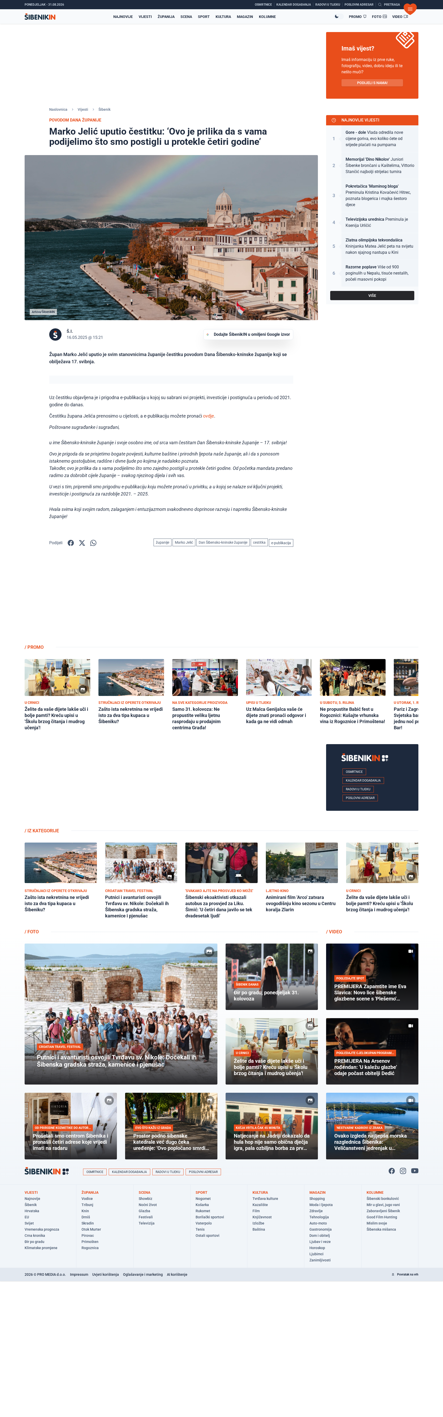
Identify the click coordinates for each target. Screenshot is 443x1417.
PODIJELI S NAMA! (372, 83)
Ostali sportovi (207, 1235)
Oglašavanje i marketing (143, 1274)
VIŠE (372, 295)
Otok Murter (91, 1229)
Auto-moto (318, 1223)
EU (27, 1217)
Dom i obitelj (319, 1235)
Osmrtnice (354, 772)
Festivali (146, 1217)
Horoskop (317, 1248)
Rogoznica (90, 1248)
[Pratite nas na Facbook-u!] (392, 1171)
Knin (85, 1211)
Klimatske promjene (41, 1248)
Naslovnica (58, 109)
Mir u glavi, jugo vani (383, 1205)
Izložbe (258, 1223)
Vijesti (145, 17)
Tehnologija (319, 1217)
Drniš (86, 1217)
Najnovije (123, 17)
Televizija (147, 1223)
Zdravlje (316, 1211)
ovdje (208, 416)
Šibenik (104, 109)
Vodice (87, 1199)
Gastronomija (320, 1229)
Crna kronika (35, 1235)
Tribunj (87, 1205)
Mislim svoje (377, 1223)
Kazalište (260, 1205)
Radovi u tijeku (358, 789)
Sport (204, 17)
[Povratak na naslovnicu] (40, 16)
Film (256, 1211)
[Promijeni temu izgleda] (339, 16)
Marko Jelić (184, 542)
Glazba (144, 1211)
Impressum (79, 1274)
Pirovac (88, 1235)
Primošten (90, 1242)
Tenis (200, 1229)
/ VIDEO (334, 931)
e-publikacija (281, 543)
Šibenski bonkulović (383, 1199)
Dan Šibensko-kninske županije (223, 542)
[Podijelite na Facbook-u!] (71, 543)
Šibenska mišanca (381, 1229)
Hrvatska (32, 1211)
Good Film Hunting (382, 1217)
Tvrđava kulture (265, 1199)
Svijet (29, 1223)
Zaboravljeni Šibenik (383, 1211)
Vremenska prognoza (42, 1229)
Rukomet (203, 1211)
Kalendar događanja (363, 780)
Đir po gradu (34, 1242)
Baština (259, 1229)
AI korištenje (177, 1274)
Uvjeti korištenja (105, 1274)
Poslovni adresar (360, 798)
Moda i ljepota (321, 1205)
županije (162, 542)
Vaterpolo (204, 1223)
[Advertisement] (372, 599)
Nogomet (203, 1199)
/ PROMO (34, 647)
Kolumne (267, 17)
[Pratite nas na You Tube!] (414, 1171)
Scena (186, 17)
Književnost (262, 1217)
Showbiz (145, 1199)
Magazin (245, 17)
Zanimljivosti (320, 1260)
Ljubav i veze (320, 1242)
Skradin (88, 1223)
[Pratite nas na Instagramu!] (403, 1171)
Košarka (202, 1205)
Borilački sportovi (210, 1217)
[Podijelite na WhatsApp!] (93, 543)
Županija (166, 17)
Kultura (223, 17)
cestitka (259, 542)
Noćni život (148, 1205)
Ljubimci (316, 1254)
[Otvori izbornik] (410, 9)
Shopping (317, 1199)
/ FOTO (32, 931)
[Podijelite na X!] (82, 543)
